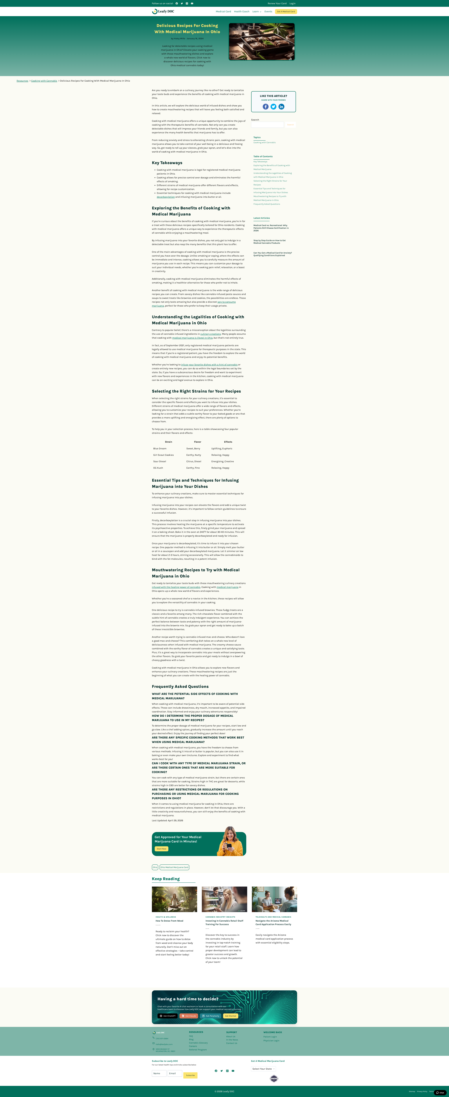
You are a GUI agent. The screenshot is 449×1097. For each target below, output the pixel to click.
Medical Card (223, 11)
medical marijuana (227, 587)
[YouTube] (192, 3)
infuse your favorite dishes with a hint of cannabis (209, 364)
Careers (193, 1046)
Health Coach (241, 11)
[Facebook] (177, 3)
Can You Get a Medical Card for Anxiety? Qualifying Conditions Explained (272, 254)
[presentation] (174, 899)
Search (255, 119)
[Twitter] (182, 3)
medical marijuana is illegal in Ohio (192, 337)
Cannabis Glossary (198, 1043)
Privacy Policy (422, 1091)
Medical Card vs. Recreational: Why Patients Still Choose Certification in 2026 (271, 228)
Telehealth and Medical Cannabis (273, 917)
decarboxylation (166, 196)
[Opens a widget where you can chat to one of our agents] (440, 1093)
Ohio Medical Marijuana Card (174, 867)
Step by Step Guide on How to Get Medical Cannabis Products (269, 241)
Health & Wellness (166, 917)
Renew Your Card (277, 3)
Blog (191, 1039)
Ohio (155, 867)
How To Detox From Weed (169, 920)
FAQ (191, 1036)
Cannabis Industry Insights (220, 917)
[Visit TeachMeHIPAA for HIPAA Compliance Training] (274, 1078)
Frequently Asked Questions (266, 204)
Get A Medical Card (286, 11)
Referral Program (198, 1049)
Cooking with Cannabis (264, 142)
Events (268, 11)
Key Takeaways (260, 161)
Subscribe (190, 1075)
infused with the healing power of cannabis (176, 587)
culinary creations (210, 334)
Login (293, 3)
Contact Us (231, 1043)
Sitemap (412, 1091)
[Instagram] (187, 3)
